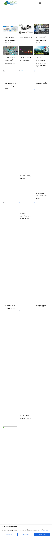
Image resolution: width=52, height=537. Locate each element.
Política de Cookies (22, 432)
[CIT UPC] (10, 3)
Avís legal (21, 430)
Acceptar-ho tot (42, 534)
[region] (26, 531)
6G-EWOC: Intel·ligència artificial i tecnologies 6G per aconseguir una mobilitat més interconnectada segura (10, 60)
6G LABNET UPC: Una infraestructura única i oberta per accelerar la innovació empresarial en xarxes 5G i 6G (10, 39)
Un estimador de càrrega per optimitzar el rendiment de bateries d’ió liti (41, 83)
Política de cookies (45, 530)
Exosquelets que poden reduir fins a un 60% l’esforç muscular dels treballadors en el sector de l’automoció (25, 417)
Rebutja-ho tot (25, 534)
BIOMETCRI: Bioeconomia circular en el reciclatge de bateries (26, 37)
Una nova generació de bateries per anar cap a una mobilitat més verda (10, 307)
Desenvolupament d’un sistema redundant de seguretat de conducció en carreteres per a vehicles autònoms (41, 195)
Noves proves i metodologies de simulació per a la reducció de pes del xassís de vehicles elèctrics (26, 216)
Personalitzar (9, 534)
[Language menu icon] (45, 3)
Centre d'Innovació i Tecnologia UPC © (26, 428)
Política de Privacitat (22, 431)
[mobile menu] (40, 3)
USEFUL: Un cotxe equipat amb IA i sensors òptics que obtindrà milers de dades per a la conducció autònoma (41, 39)
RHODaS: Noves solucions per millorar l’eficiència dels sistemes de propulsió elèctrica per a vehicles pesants (10, 85)
